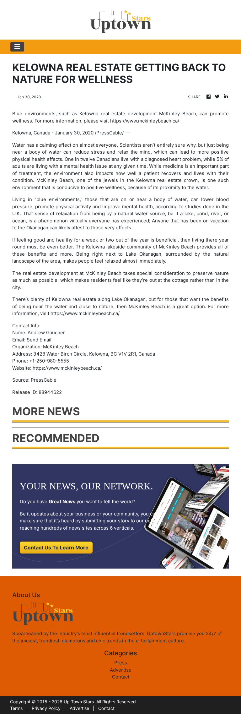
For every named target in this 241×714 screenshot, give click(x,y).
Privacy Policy (46, 708)
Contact (120, 677)
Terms (16, 708)
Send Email (39, 340)
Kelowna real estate (159, 180)
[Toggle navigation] (17, 47)
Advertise (120, 670)
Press (120, 663)
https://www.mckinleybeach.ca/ (85, 313)
